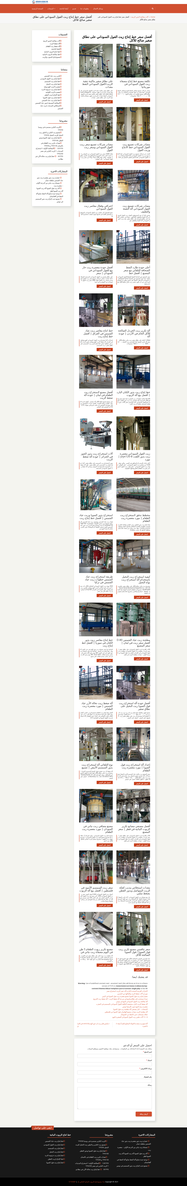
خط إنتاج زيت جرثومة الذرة (51, 89)
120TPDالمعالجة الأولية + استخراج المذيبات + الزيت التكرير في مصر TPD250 (49, 151)
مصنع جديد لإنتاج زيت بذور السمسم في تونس (132, 1166)
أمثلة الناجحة (64, 8)
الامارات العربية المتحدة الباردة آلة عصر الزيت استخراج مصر (127, 991)
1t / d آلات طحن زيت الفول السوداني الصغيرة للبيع (130, 1017)
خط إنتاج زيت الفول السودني (50, 79)
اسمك (149, 1060)
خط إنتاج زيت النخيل (53, 84)
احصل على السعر (142, 100)
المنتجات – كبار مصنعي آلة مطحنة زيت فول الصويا (130, 1009)
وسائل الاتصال (98, 8)
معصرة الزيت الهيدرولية (52, 87)
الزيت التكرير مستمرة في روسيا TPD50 (92, 1141)
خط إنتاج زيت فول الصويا (51, 97)
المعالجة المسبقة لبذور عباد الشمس (47, 103)
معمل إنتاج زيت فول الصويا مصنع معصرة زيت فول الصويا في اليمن (125, 996)
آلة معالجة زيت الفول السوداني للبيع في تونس (132, 1001)
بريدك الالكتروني (145, 1068)
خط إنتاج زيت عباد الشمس (51, 100)
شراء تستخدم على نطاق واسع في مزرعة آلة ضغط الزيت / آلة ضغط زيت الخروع (120, 999)
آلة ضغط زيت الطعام (53, 46)
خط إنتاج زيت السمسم (52, 81)
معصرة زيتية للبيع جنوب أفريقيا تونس (135, 1007)
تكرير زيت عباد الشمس (52, 76)
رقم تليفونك (148, 1077)
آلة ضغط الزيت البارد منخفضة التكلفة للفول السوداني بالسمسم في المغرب (122, 1004)
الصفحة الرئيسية (37, 8)
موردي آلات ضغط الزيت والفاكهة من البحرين (132, 994)
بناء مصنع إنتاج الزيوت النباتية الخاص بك (91, 1182)
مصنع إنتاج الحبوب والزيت (51, 57)
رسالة (150, 1085)
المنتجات (50, 8)
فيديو (74, 8)
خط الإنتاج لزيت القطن (52, 95)
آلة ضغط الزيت (55, 43)
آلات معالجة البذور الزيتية (51, 41)
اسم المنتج (147, 1052)
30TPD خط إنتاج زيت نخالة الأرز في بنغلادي (92, 1169)
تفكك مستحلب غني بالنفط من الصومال (134, 1014)
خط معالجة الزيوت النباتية (51, 54)
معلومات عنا (84, 8)
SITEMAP (72, 1182)
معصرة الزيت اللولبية (53, 92)
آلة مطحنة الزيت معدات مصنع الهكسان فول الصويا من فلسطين (126, 1012)
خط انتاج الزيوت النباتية (52, 52)
